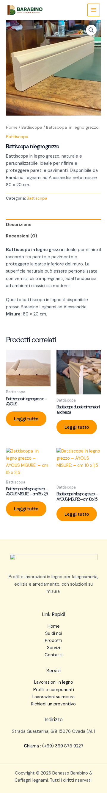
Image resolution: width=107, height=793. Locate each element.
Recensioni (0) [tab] (21, 236)
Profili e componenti (53, 690)
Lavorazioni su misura (53, 697)
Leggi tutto (26, 419)
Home (12, 127)
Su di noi (53, 633)
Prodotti (53, 640)
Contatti (53, 655)
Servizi (53, 648)
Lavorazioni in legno (53, 682)
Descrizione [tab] (19, 225)
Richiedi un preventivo (53, 704)
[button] (91, 30)
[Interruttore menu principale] (93, 10)
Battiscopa (31, 127)
